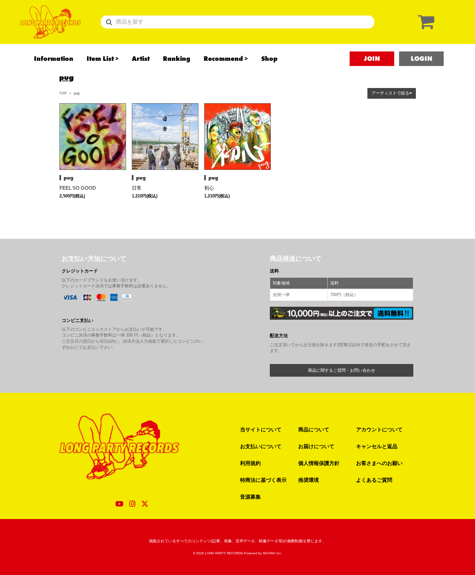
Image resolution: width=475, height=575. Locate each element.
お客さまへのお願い (379, 463)
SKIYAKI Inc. (272, 553)
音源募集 (250, 496)
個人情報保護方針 (319, 463)
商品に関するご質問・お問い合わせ (341, 370)
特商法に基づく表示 (263, 480)
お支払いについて (260, 446)
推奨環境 (308, 480)
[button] (391, 93)
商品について (313, 429)
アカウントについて (379, 429)
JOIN (372, 58)
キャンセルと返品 (376, 446)
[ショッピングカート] (424, 22)
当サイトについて (260, 429)
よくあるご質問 (374, 480)
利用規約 (250, 463)
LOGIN (421, 58)
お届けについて (316, 446)
